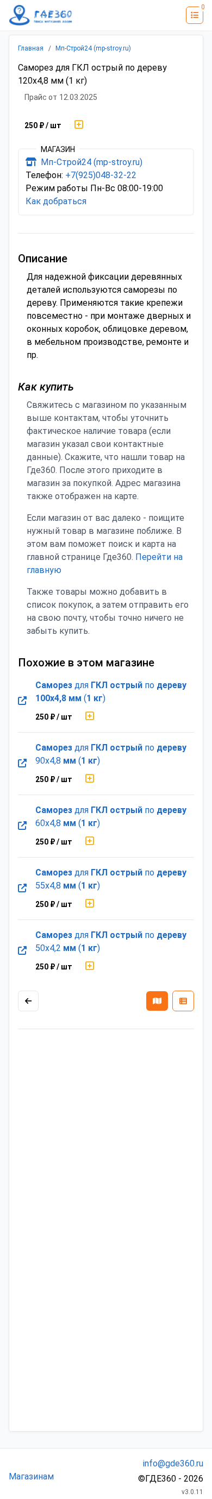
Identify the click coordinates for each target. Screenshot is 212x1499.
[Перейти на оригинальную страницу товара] (22, 701)
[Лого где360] (41, 15)
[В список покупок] (78, 125)
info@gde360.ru (173, 1463)
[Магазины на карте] (157, 1001)
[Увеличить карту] (28, 1001)
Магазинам (31, 1476)
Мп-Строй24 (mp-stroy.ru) (93, 48)
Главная (30, 48)
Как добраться (56, 201)
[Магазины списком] (183, 1001)
